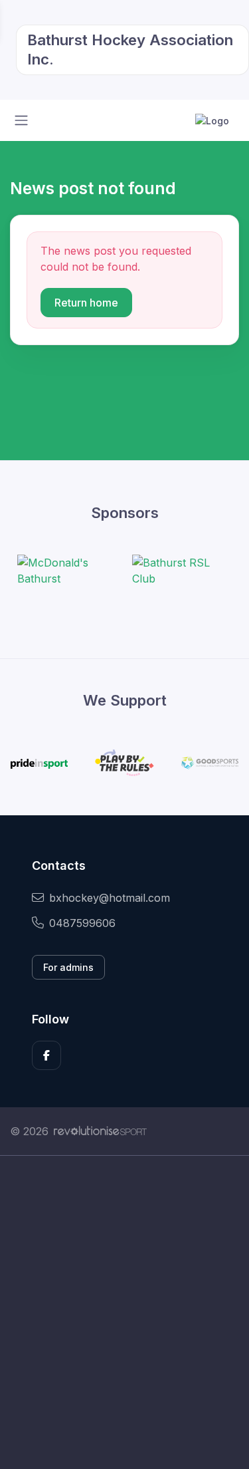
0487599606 (82, 923)
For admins (68, 967)
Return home (86, 302)
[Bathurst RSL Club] (182, 571)
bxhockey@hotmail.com (109, 897)
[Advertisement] (124, 1312)
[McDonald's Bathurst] (67, 571)
